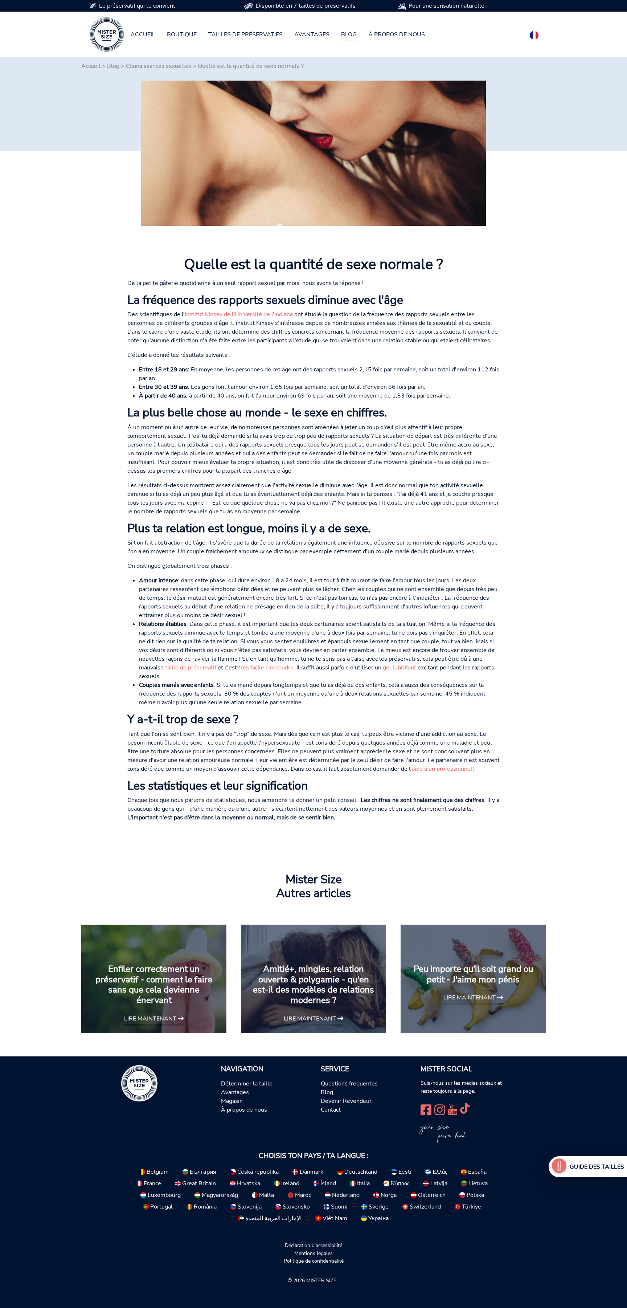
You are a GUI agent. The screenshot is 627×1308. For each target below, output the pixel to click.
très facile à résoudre (266, 668)
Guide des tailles (597, 1167)
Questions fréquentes (349, 1084)
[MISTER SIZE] (139, 1083)
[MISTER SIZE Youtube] (452, 1108)
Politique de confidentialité (314, 1260)
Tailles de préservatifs (245, 34)
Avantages (311, 34)
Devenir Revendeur (346, 1101)
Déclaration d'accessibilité (313, 1245)
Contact (331, 1110)
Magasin (232, 1101)
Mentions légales (313, 1253)
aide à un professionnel (442, 769)
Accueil (143, 34)
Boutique (182, 34)
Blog (349, 34)
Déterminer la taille (246, 1084)
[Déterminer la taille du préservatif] (559, 1166)
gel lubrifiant (399, 668)
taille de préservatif (190, 668)
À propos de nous (396, 34)
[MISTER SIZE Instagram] (439, 1108)
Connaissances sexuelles (158, 66)
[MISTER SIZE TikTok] (465, 1108)
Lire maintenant (151, 1019)
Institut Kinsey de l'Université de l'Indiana (239, 314)
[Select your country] (534, 34)
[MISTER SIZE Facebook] (426, 1108)
